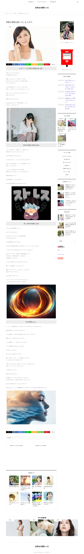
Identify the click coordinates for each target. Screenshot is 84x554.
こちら (35, 387)
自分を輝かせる (53, 1)
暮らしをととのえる (67, 162)
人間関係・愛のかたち (67, 168)
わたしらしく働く (66, 171)
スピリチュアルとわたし (42, 1)
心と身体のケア (31, 1)
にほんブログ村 (61, 254)
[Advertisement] (20, 459)
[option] (18, 527)
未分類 (9, 437)
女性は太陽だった (42, 7)
